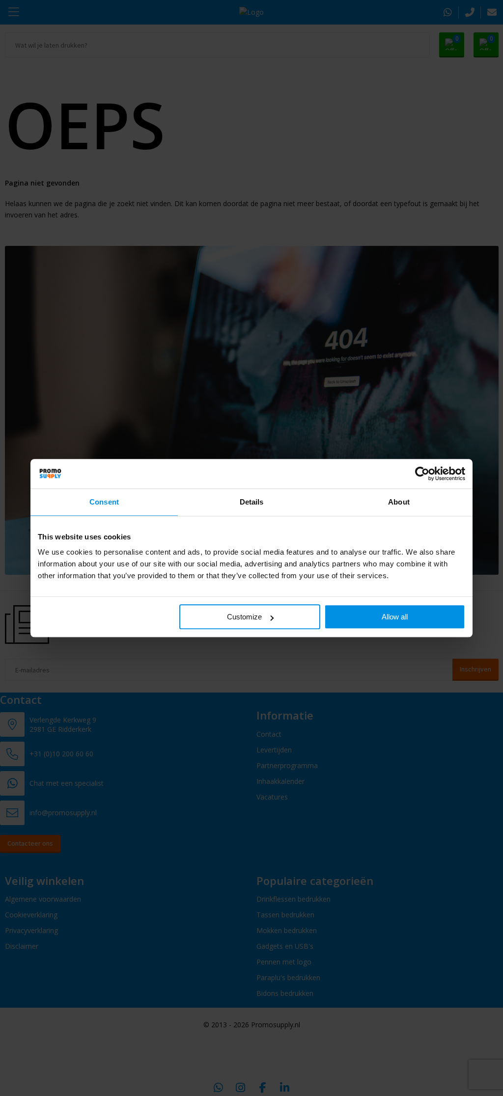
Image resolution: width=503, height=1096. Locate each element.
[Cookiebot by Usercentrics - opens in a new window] (422, 473)
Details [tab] (252, 502)
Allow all (395, 617)
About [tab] (399, 502)
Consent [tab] (104, 502)
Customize (244, 617)
